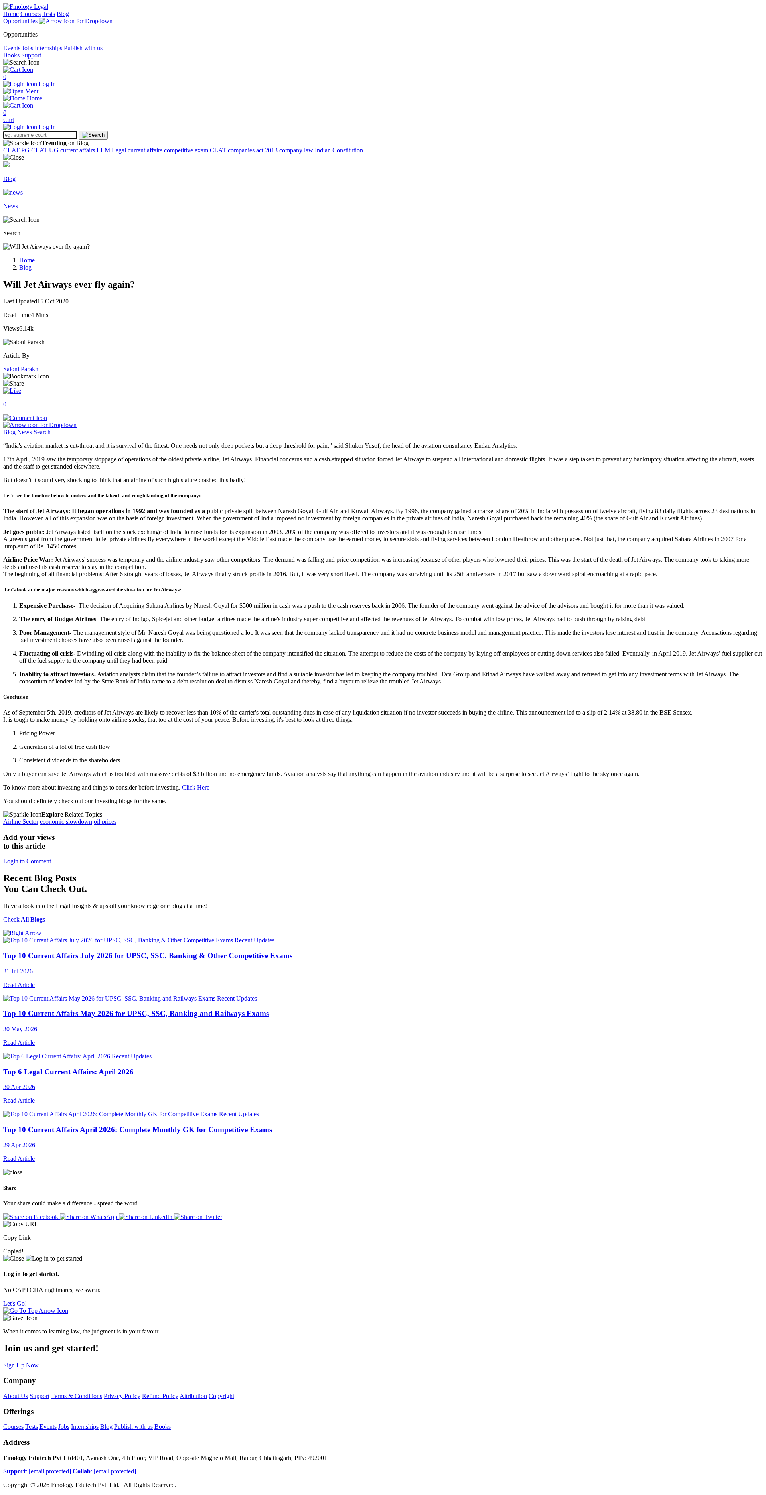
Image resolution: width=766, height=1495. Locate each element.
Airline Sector (20, 821)
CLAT (218, 150)
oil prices (105, 821)
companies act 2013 (253, 150)
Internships (48, 48)
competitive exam (186, 150)
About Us (15, 1396)
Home (11, 13)
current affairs (77, 150)
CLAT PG (16, 150)
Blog (63, 13)
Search (42, 432)
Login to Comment (27, 861)
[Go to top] (35, 1310)
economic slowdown (66, 821)
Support (31, 55)
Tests (48, 13)
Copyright (221, 1396)
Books (11, 55)
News (24, 432)
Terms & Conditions (76, 1396)
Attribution (193, 1396)
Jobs (27, 48)
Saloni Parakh (20, 369)
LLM (103, 150)
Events (11, 48)
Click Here (195, 787)
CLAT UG (45, 150)
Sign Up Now (21, 1365)
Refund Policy (160, 1396)
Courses (30, 13)
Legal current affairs (137, 150)
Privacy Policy (122, 1396)
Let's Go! (15, 1303)
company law (296, 150)
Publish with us (83, 48)
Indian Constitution (339, 150)
